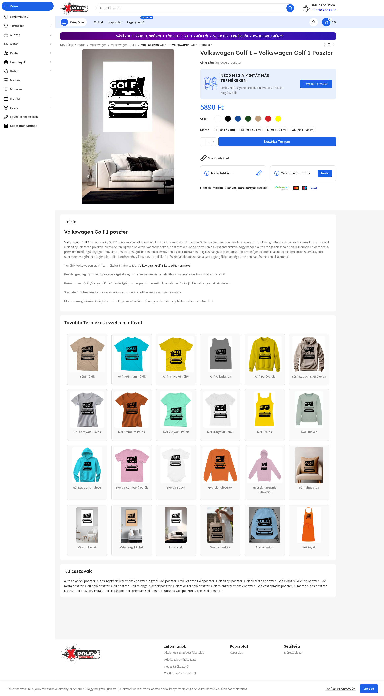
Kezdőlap (66, 45)
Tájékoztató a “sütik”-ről (180, 673)
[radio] (217, 118)
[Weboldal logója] (74, 8)
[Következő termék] (333, 44)
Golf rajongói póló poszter (191, 586)
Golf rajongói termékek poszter (233, 586)
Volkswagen (98, 45)
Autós (82, 45)
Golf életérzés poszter (260, 581)
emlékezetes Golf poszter (196, 581)
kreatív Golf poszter (78, 591)
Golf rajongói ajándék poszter (151, 586)
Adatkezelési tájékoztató (180, 659)
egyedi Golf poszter (162, 581)
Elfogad (369, 688)
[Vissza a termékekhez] (329, 44)
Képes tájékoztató (176, 666)
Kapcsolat (236, 652)
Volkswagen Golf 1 (124, 45)
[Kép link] (80, 653)
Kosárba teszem (277, 141)
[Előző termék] (324, 44)
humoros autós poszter (310, 586)
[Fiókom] (313, 22)
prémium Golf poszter (147, 591)
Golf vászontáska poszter (274, 586)
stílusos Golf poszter (178, 591)
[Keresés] (290, 8)
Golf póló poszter (97, 586)
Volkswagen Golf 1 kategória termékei (164, 265)
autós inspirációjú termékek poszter (122, 581)
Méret (204, 130)
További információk (340, 688)
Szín (203, 119)
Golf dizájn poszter (229, 581)
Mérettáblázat (293, 652)
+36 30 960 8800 (324, 10)
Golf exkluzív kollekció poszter (298, 581)
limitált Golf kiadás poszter (112, 591)
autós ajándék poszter (79, 581)
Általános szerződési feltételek (184, 652)
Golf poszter (120, 586)
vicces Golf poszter (208, 591)
